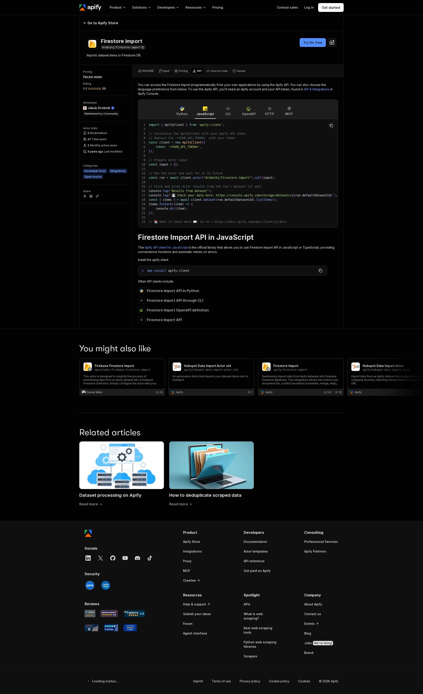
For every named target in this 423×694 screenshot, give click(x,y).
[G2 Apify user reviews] (92, 627)
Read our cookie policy (50, 674)
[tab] (146, 70)
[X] (100, 558)
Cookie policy (268, 681)
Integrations (192, 551)
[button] (200, 532)
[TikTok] (149, 558)
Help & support (194, 604)
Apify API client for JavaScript (166, 247)
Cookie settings (299, 681)
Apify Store (191, 541)
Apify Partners (315, 551)
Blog (307, 633)
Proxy (187, 561)
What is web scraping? (253, 616)
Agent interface (195, 633)
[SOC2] (105, 585)
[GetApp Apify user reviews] (90, 613)
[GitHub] (112, 558)
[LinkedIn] (88, 558)
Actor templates (256, 551)
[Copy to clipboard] (331, 126)
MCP (186, 571)
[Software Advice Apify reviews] (109, 613)
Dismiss (47, 683)
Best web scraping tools (258, 630)
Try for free (312, 42)
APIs (247, 604)
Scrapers (250, 656)
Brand (308, 653)
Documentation (255, 541)
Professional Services (321, 541)
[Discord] (137, 558)
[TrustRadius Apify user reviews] (111, 627)
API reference (254, 561)
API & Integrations (316, 89)
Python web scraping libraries (260, 644)
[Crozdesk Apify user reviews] (130, 627)
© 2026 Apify (328, 681)
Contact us (312, 614)
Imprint (187, 681)
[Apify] (90, 7)
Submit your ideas (197, 614)
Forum (187, 623)
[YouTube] (125, 558)
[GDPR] (90, 585)
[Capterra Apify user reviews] (134, 613)
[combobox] (332, 42)
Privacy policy (239, 681)
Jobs (318, 643)
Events (309, 623)
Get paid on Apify (257, 571)
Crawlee (189, 580)
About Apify (313, 604)
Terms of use (210, 681)
